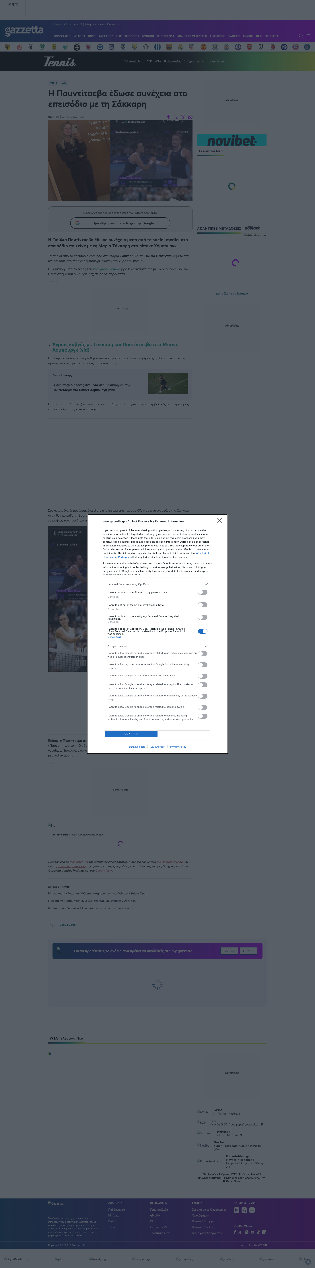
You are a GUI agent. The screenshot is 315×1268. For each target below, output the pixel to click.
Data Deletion (137, 746)
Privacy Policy (178, 746)
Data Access (157, 746)
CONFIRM (131, 733)
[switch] (202, 592)
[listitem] (157, 584)
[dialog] (157, 634)
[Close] (220, 521)
